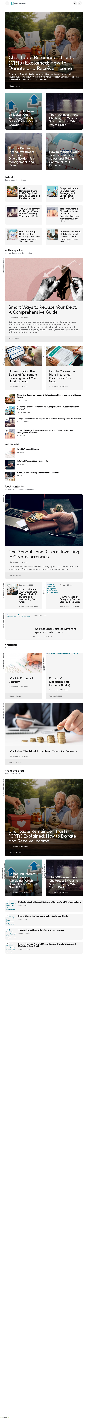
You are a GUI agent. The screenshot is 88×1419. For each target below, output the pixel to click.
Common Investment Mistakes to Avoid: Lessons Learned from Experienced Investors (70, 236)
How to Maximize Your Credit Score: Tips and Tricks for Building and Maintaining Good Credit (28, 595)
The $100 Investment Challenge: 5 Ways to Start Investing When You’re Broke (63, 119)
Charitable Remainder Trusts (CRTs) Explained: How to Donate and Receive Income (41, 63)
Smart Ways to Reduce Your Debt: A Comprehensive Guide (43, 309)
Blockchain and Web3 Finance (44, 664)
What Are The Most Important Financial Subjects (38, 473)
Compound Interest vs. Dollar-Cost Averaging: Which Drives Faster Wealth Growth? (23, 118)
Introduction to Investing (3, 660)
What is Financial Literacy (28, 449)
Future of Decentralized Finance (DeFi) (33, 461)
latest (9, 177)
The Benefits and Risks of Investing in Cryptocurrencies (44, 554)
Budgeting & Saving (42, 872)
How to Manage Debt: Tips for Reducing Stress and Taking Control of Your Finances (64, 158)
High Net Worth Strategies (3, 786)
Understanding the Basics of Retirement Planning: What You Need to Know (23, 376)
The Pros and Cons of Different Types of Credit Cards (54, 630)
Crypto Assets (3, 499)
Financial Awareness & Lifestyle (45, 871)
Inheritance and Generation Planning (3, 355)
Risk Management (44, 351)
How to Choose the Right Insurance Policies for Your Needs (62, 376)
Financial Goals (2, 873)
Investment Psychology (3, 265)
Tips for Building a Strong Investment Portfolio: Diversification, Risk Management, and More (22, 157)
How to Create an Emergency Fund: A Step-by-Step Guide (70, 599)
